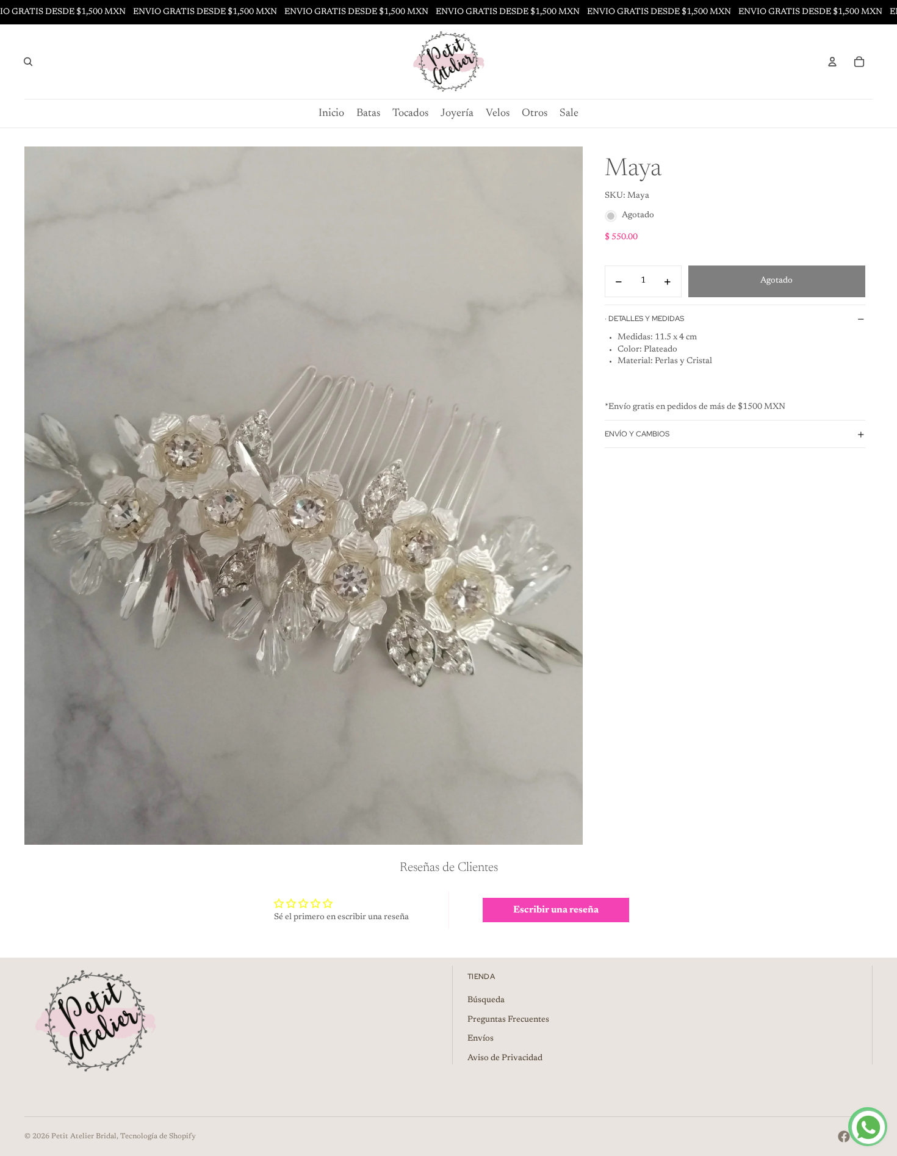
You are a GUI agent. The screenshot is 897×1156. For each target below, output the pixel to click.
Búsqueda (486, 1000)
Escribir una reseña (556, 910)
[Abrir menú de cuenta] (832, 61)
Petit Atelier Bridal (84, 1136)
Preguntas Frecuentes (508, 1020)
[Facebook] (844, 1136)
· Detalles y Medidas (644, 318)
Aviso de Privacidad (504, 1058)
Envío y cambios (637, 434)
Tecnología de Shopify (158, 1136)
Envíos (480, 1039)
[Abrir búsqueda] (28, 61)
